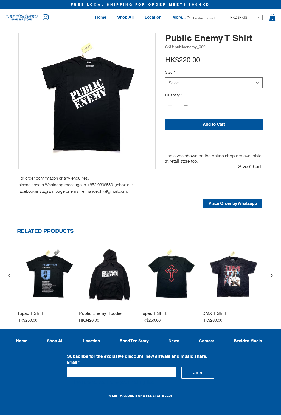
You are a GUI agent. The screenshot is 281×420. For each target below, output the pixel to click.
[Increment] (186, 105)
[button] (272, 17)
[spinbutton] (178, 105)
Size (170, 72)
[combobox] (214, 82)
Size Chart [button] (250, 166)
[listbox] (245, 17)
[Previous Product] (9, 275)
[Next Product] (271, 275)
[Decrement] (169, 105)
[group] (140, 284)
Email (73, 362)
